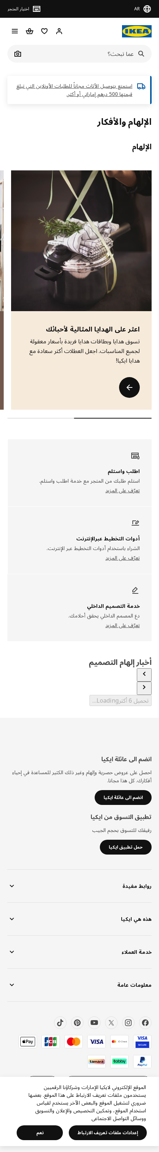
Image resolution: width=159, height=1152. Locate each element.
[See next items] (144, 688)
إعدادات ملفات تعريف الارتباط (108, 1132)
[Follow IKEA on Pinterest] (77, 1022)
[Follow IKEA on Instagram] (128, 1022)
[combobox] (88, 54)
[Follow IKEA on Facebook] (145, 1022)
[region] (79, 1111)
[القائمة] (14, 31)
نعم (40, 1132)
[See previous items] (144, 675)
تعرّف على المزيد (122, 490)
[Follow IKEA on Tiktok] (60, 1022)
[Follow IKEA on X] (111, 1022)
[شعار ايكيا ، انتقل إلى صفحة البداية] (137, 31)
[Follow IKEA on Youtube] (94, 1022)
